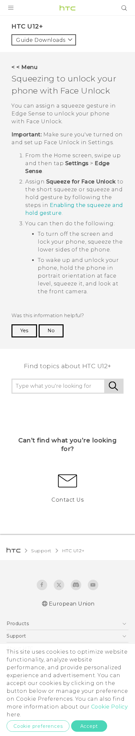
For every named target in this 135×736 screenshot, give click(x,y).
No (51, 331)
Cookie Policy (109, 707)
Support (41, 551)
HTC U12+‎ (73, 551)
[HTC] (67, 8)
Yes (24, 331)
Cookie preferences (38, 726)
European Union (72, 604)
